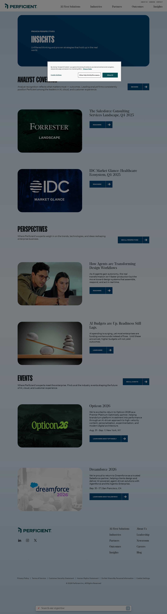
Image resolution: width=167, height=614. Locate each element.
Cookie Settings (56, 75)
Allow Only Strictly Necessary (89, 75)
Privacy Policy (87, 69)
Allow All (110, 75)
